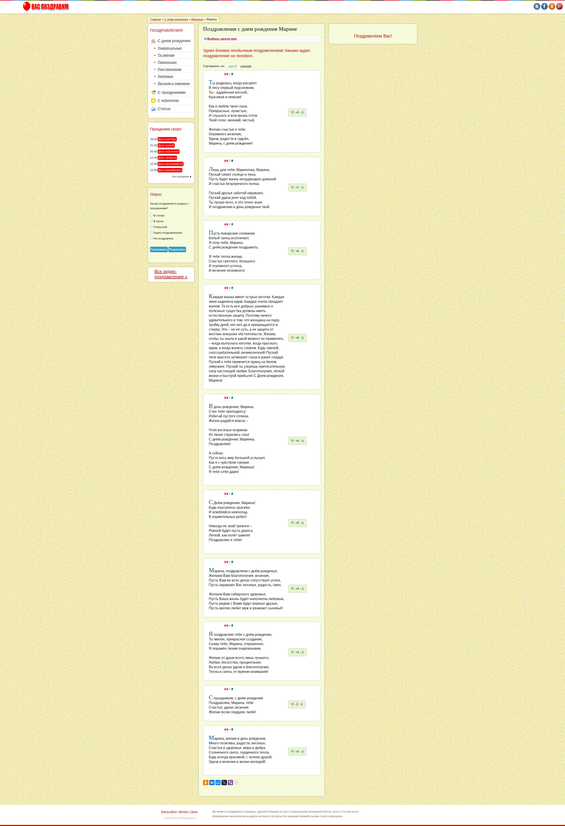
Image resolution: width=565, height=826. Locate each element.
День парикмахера (170, 170)
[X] (224, 782)
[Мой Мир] (218, 782)
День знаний (166, 145)
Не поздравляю (163, 238)
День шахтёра (167, 139)
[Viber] (230, 782)
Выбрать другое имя (222, 38)
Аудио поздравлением (167, 232)
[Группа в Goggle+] (559, 8)
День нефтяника (168, 151)
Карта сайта (169, 811)
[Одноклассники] (205, 782)
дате (231, 66)
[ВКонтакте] (212, 782)
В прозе (158, 221)
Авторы (183, 811)
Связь (194, 811)
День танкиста (167, 157)
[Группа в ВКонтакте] (537, 8)
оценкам (245, 66)
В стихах (158, 215)
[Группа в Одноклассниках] (552, 8)
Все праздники (181, 176)
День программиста (170, 164)
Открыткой (160, 227)
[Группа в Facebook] (544, 8)
